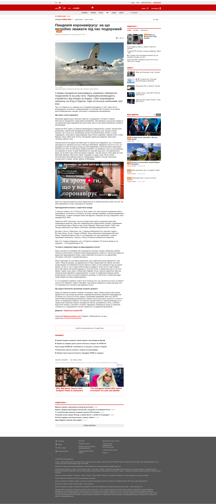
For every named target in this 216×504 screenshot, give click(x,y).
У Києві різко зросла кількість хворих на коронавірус (76, 350)
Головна (84, 13)
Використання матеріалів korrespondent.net (87, 447)
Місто (101, 13)
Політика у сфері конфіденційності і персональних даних (108, 445)
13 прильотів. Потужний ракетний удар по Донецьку (146, 80)
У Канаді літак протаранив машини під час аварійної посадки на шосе (142, 56)
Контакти (82, 441)
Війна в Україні (89, 19)
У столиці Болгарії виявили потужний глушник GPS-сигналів (79, 412)
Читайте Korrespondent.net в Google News (89, 328)
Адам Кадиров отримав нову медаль (71, 420)
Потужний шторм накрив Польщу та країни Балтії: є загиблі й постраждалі (84, 415)
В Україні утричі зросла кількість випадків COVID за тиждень (79, 353)
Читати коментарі (89, 425)
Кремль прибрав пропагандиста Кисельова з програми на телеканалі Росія (85, 409)
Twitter (60, 444)
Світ (107, 13)
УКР (60, 3)
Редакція (104, 452)
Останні (129, 30)
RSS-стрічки (62, 448)
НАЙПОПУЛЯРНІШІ (146, 3)
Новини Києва (79, 19)
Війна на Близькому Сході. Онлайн (150, 36)
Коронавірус (64, 360)
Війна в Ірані (77, 19)
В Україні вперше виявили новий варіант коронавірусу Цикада (80, 340)
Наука (121, 13)
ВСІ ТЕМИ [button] (155, 19)
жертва (80, 360)
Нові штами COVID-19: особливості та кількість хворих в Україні (81, 347)
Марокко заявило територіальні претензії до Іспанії (76, 407)
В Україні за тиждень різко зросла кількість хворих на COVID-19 (80, 343)
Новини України (131, 166)
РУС (56, 3)
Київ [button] (56, 8)
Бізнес (114, 13)
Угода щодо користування (109, 450)
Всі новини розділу (60, 16)
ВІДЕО (133, 3)
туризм (75, 360)
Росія (68, 16)
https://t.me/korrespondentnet (70, 318)
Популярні (136, 30)
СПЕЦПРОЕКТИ (157, 3)
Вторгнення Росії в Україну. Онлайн (148, 86)
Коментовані (144, 30)
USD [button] (69, 8)
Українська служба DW (72, 310)
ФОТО (137, 3)
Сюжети (130, 68)
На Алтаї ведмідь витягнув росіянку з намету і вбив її (77, 417)
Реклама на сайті (84, 444)
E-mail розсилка (63, 451)
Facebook (61, 441)
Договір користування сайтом (110, 441)
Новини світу (131, 26)
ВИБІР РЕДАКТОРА (132, 115)
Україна (93, 13)
